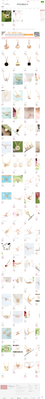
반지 (14, 8)
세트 (22, 8)
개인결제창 (38, 8)
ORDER (32, 0)
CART (30, 0)
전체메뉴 (3, 8)
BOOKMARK (3, 0)
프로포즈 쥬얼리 (30, 8)
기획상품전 (34, 8)
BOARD (37, 0)
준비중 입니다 (26, 8)
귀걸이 (6, 8)
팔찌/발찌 (18, 8)
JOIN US (28, 0)
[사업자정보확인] (23, 390)
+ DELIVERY (7, 0)
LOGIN (25, 0)
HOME (35, 386)
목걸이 (10, 8)
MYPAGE (35, 0)
